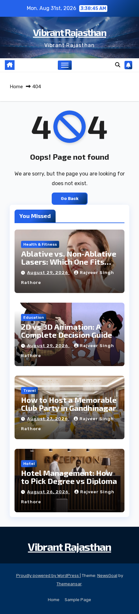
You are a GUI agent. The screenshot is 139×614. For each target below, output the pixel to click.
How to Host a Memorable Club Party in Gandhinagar (69, 403)
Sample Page (78, 599)
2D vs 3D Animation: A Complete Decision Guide (66, 330)
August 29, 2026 (48, 272)
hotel (29, 463)
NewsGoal (107, 575)
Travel (29, 390)
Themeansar (69, 583)
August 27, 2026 (48, 418)
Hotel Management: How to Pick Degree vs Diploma (69, 477)
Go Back (70, 198)
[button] (117, 65)
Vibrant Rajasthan (69, 32)
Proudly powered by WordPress (48, 575)
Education (33, 317)
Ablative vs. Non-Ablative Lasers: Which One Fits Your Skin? (68, 261)
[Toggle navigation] (65, 65)
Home (16, 87)
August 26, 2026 (48, 491)
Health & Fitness (40, 244)
